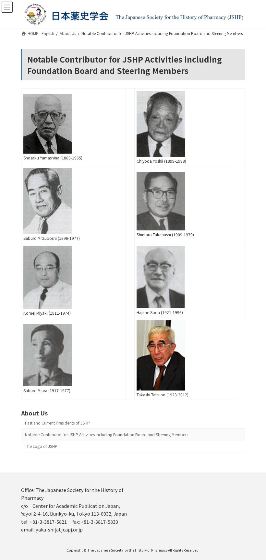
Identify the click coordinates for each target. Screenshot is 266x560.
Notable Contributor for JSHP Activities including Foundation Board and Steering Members (106, 435)
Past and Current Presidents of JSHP (57, 423)
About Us (34, 413)
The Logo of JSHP (41, 446)
